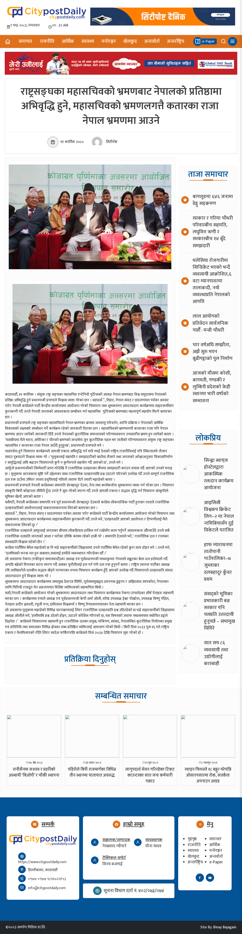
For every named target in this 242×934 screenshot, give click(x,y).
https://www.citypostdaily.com (42, 862)
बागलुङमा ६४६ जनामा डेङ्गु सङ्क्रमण (213, 200)
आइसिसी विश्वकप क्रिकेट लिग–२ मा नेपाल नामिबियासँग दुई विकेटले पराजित (219, 516)
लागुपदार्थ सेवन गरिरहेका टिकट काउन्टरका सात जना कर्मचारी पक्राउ (150, 775)
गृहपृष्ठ (192, 838)
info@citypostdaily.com (47, 888)
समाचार (25, 41)
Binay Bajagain (224, 927)
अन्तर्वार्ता (152, 41)
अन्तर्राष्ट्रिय (175, 41)
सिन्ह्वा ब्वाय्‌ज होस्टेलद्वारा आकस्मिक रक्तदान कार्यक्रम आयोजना (218, 474)
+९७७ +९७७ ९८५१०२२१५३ (47, 879)
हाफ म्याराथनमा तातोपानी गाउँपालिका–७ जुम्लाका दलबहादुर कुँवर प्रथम (218, 562)
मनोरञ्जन (109, 41)
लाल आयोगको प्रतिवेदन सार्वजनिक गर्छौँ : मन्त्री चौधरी (210, 323)
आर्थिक (68, 41)
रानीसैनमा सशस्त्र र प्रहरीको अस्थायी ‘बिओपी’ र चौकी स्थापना (34, 772)
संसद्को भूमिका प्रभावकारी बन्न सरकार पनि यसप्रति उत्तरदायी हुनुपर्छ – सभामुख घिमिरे (219, 611)
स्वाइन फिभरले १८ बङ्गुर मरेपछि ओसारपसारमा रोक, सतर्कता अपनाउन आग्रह (208, 775)
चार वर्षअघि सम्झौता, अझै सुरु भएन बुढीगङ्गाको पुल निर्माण (213, 352)
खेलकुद (130, 41)
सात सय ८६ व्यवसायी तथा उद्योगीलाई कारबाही (216, 653)
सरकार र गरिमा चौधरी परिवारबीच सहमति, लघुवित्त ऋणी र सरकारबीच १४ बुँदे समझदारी (213, 232)
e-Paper (216, 862)
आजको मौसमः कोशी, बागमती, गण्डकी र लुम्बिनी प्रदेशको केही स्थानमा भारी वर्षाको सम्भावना (212, 387)
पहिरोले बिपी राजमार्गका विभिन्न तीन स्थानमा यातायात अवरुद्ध (92, 772)
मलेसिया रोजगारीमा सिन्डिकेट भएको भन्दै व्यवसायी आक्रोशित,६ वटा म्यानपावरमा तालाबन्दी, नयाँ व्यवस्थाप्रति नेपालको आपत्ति (212, 281)
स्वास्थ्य (88, 41)
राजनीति (47, 41)
